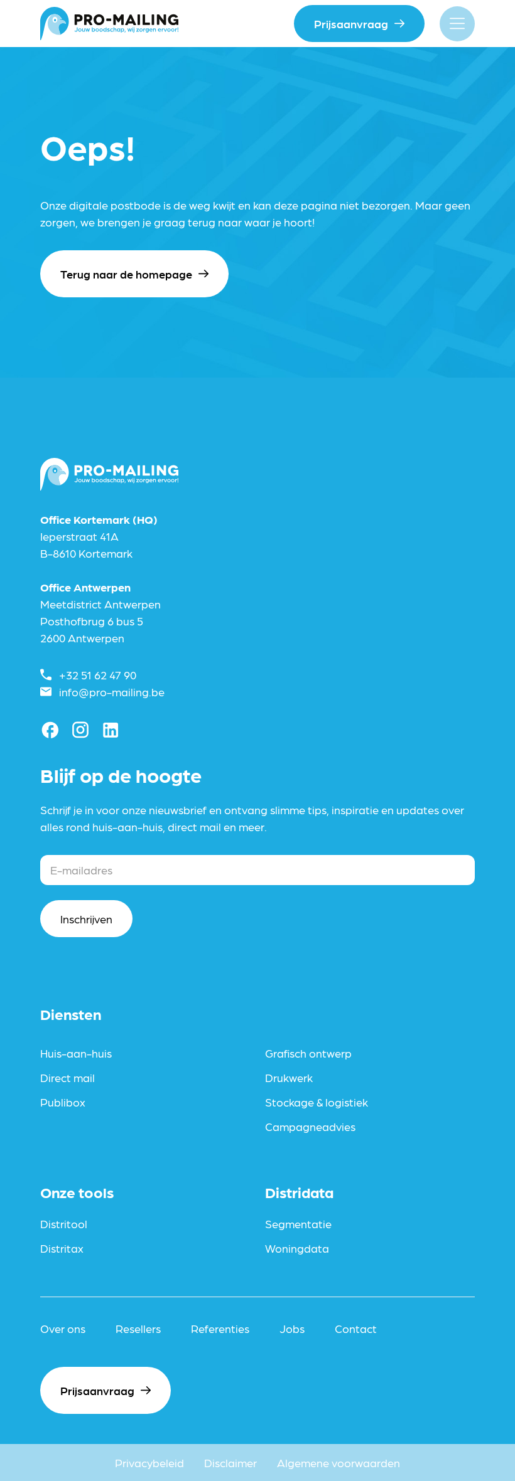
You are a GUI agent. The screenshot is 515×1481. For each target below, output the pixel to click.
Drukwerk (289, 1077)
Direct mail (67, 1077)
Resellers (138, 1328)
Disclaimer (230, 1462)
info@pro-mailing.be (112, 691)
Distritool (63, 1223)
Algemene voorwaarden (338, 1462)
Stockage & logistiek (316, 1102)
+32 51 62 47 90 (97, 674)
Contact (356, 1328)
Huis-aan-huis (76, 1053)
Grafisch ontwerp (308, 1053)
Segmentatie (298, 1223)
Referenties (220, 1328)
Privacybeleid (149, 1462)
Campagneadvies (310, 1126)
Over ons (62, 1328)
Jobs (292, 1328)
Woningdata (297, 1248)
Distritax (62, 1248)
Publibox (62, 1102)
